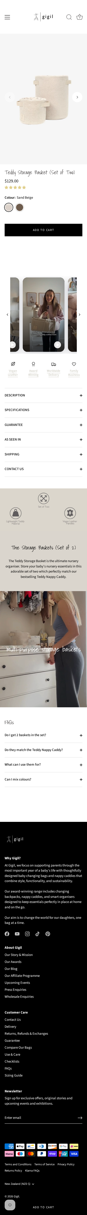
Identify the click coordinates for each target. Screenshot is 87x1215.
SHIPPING (12, 454)
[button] (10, 97)
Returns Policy (13, 1171)
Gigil (16, 1196)
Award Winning (33, 373)
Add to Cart (43, 1207)
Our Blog (11, 968)
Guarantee (12, 1040)
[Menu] (7, 17)
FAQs (8, 1068)
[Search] (69, 18)
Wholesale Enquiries (19, 996)
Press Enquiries (15, 989)
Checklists (12, 1061)
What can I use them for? (23, 764)
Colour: (19, 198)
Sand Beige (9, 207)
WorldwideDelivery (53, 373)
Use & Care (12, 1054)
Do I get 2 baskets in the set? (25, 735)
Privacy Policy (66, 1164)
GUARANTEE (14, 424)
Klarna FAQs (32, 1171)
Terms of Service (44, 1164)
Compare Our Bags (18, 1047)
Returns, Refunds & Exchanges (26, 1033)
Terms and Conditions (18, 1164)
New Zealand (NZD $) (17, 1184)
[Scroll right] (79, 315)
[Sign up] (80, 1118)
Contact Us (13, 1019)
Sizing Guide (14, 1075)
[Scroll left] (7, 315)
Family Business (74, 373)
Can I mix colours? (18, 779)
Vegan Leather (13, 373)
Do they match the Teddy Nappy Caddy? (34, 749)
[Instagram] (27, 933)
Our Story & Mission (19, 954)
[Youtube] (17, 933)
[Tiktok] (37, 933)
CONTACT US (14, 469)
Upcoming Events (17, 982)
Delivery (10, 1026)
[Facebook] (7, 933)
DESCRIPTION (15, 395)
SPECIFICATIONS (17, 410)
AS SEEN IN (13, 439)
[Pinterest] (47, 933)
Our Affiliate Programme (22, 975)
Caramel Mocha (20, 207)
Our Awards (13, 961)
